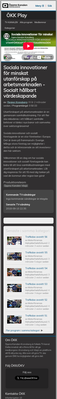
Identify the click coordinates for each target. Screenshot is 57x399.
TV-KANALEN (11, 22)
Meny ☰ (39, 5)
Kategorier (10, 28)
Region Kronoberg (17, 102)
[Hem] (14, 7)
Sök (50, 5)
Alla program (26, 22)
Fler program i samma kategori (23, 330)
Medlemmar (40, 22)
